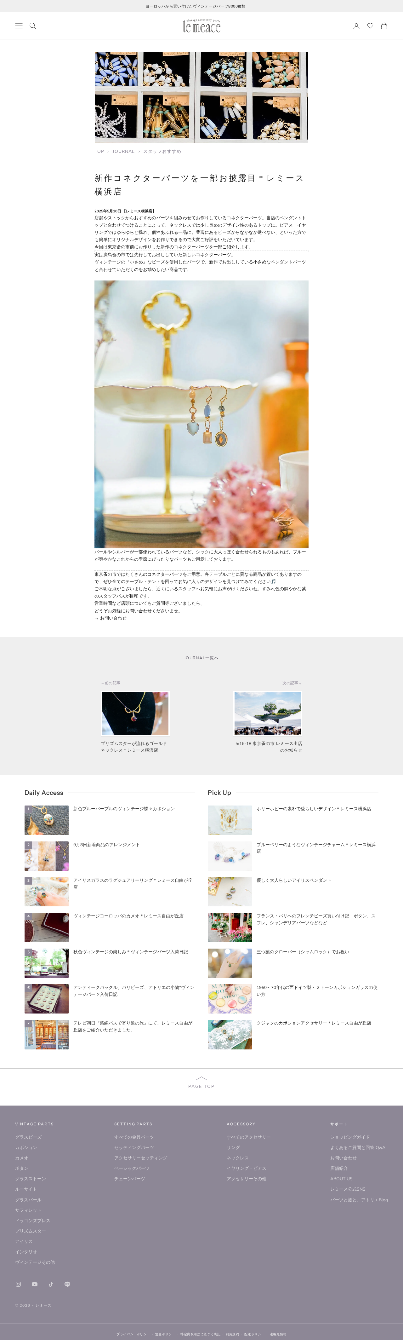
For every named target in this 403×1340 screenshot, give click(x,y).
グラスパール (28, 1200)
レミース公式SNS (348, 1189)
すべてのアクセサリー (249, 1137)
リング (233, 1148)
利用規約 (232, 1334)
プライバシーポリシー (133, 1334)
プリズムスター (30, 1231)
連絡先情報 (278, 1334)
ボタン (21, 1168)
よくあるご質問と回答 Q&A (357, 1148)
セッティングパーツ (134, 1148)
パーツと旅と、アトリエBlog (359, 1200)
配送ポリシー (254, 1334)
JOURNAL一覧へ (201, 658)
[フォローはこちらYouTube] (34, 1284)
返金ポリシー (165, 1334)
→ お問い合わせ (110, 618)
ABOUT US (341, 1179)
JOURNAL (124, 151)
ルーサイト (26, 1189)
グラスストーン (30, 1179)
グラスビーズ (28, 1137)
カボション (26, 1148)
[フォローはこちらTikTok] (51, 1284)
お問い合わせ (343, 1158)
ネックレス (238, 1158)
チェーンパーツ (129, 1179)
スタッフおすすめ (162, 151)
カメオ (21, 1158)
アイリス (24, 1242)
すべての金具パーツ (134, 1137)
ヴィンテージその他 (35, 1262)
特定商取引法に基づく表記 (200, 1334)
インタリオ (26, 1252)
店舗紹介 (339, 1168)
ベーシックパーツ (132, 1168)
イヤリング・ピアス (246, 1168)
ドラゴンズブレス (32, 1221)
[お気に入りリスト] (370, 26)
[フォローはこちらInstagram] (18, 1284)
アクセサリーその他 (246, 1179)
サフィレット (28, 1210)
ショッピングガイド (350, 1137)
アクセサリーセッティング (140, 1158)
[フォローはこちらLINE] (67, 1284)
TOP (99, 151)
